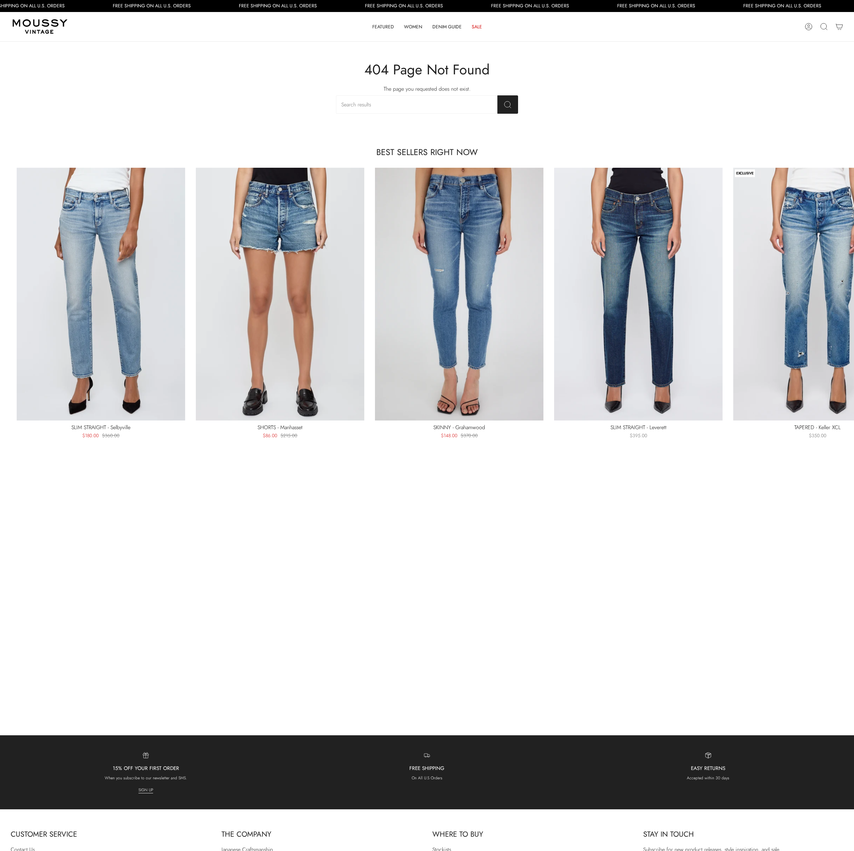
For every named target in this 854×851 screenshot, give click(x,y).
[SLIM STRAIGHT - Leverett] (638, 294)
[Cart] (839, 26)
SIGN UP (145, 790)
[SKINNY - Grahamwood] (459, 294)
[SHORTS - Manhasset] (280, 294)
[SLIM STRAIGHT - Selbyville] (101, 294)
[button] (383, 26)
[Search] (507, 104)
